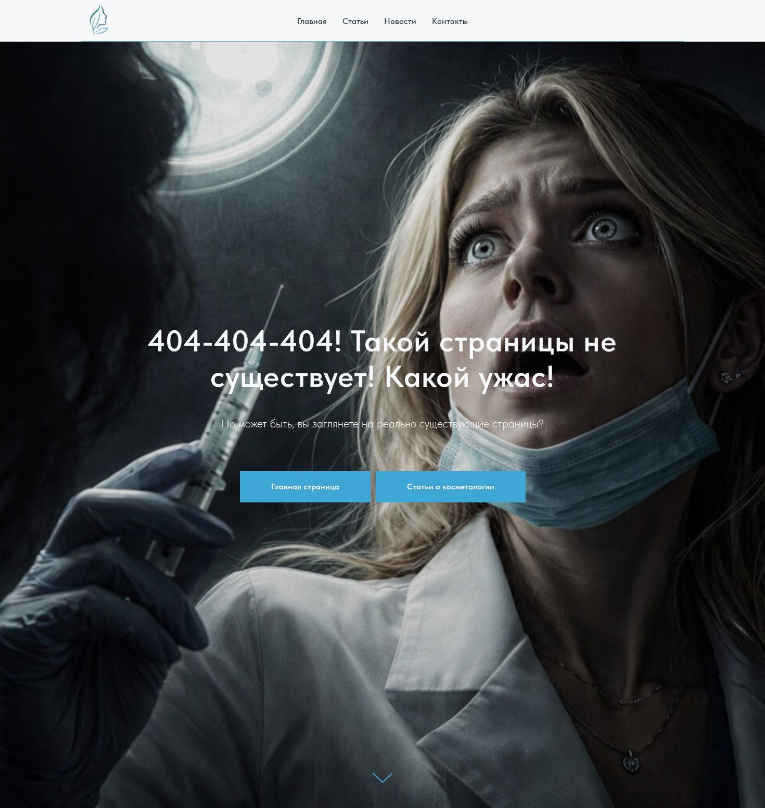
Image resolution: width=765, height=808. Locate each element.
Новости (400, 21)
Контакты (450, 21)
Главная (312, 21)
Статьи (355, 21)
